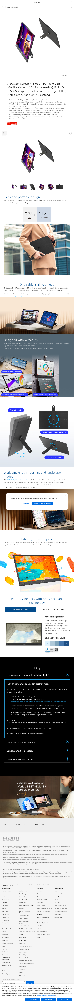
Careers (39, 894)
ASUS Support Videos (43, 934)
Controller (22, 969)
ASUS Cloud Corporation (44, 908)
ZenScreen (32, 885)
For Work (4, 908)
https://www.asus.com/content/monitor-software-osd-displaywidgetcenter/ (38, 702)
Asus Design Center (60, 905)
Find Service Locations (43, 920)
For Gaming (5, 917)
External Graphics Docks (26, 897)
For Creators (5, 911)
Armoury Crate (59, 917)
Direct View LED (6, 929)
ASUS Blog (58, 914)
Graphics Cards (6, 965)
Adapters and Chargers (25, 961)
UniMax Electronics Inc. (43, 911)
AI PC (56, 900)
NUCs (3, 946)
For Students (5, 914)
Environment (58, 894)
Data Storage (23, 894)
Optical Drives (23, 891)
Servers (21, 934)
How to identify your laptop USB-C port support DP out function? (20, 296)
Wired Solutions (23, 918)
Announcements (41, 897)
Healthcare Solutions (8, 897)
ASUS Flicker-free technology (53, 609)
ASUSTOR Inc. (41, 905)
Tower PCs (5, 940)
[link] (37, 2)
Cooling (4, 971)
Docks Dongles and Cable (26, 963)
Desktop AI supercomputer (27, 932)
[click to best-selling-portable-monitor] (37, 797)
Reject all (48, 999)
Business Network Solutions (24, 922)
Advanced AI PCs (59, 902)
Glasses (4, 932)
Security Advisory (42, 931)
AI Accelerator (23, 900)
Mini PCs (4, 949)
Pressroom (40, 902)
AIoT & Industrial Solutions (26, 929)
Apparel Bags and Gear (25, 955)
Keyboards (22, 943)
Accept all (64, 999)
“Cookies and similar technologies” (45, 995)
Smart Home (22, 937)
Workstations (6, 952)
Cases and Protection (25, 958)
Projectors (5, 934)
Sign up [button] (30, 983)
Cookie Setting (32, 999)
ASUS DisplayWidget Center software (19, 480)
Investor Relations (42, 900)
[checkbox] (62, 75)
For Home (5, 905)
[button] (2, 2)
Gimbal (21, 972)
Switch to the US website (42, 504)
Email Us (39, 926)
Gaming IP (22, 975)
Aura (56, 920)
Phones (4, 894)
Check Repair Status (43, 917)
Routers (21, 908)
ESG (56, 891)
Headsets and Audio (25, 949)
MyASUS (39, 937)
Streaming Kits (23, 952)
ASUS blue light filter (20, 609)
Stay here (26, 504)
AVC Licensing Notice (61, 911)
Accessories (5, 900)
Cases (3, 968)
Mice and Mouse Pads (25, 946)
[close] (65, 495)
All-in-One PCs (6, 937)
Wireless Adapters (24, 916)
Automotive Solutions (61, 908)
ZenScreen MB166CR (10, 7)
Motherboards (6, 962)
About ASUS (40, 891)
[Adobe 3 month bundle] (12, 125)
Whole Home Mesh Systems (24, 912)
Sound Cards (22, 902)
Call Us (39, 928)
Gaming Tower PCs (7, 943)
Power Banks (22, 966)
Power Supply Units (7, 974)
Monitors (4, 926)
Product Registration (43, 923)
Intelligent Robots (24, 926)
